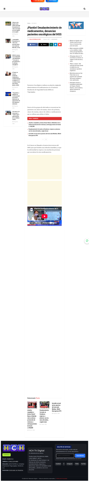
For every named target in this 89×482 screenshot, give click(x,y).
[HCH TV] (13, 448)
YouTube (83, 464)
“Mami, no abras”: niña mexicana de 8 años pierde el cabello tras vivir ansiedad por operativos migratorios (76, 67)
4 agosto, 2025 (56, 413)
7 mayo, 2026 (43, 424)
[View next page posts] (46, 139)
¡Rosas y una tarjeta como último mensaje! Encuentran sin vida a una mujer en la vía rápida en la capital (16, 27)
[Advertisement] (44, 14)
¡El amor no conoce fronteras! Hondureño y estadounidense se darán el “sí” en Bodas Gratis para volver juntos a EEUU (16, 79)
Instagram (69, 464)
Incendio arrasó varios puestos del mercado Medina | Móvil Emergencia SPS (56, 407)
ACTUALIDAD (44, 406)
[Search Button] (84, 8)
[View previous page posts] (43, 139)
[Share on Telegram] (55, 44)
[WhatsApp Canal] (87, 241)
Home (28, 23)
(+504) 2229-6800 (13, 461)
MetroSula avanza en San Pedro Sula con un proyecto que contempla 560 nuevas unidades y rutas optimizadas (76, 76)
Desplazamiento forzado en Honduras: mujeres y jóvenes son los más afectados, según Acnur (44, 416)
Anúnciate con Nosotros (16, 470)
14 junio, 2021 (46, 39)
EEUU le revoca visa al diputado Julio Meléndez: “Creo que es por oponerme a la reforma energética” (16, 60)
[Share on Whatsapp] (51, 44)
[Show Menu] (4, 8)
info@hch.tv (9, 459)
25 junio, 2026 (31, 430)
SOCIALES (34, 23)
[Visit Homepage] (44, 9)
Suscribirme (80, 455)
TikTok (76, 464)
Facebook (58, 464)
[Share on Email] (60, 44)
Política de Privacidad (61, 478)
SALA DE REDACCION (35, 39)
